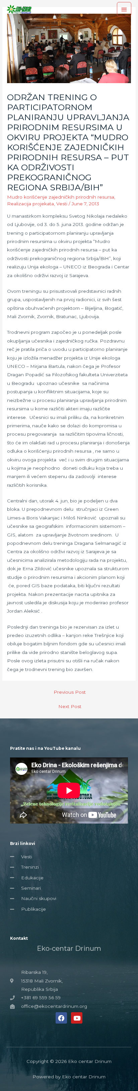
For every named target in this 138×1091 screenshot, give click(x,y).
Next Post (69, 706)
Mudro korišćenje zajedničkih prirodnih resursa (60, 197)
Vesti (61, 203)
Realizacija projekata (30, 203)
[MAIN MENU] (124, 9)
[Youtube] (76, 1018)
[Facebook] (61, 1018)
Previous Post (70, 692)
